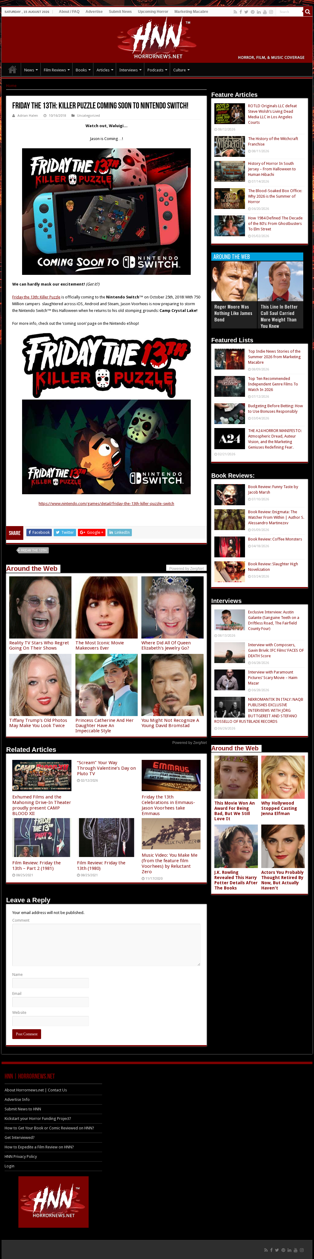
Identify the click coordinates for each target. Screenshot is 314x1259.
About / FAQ (69, 11)
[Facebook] (241, 12)
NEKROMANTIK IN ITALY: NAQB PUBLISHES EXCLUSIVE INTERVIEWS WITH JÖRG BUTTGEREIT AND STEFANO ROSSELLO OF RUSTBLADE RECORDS (258, 710)
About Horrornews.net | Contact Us (36, 1090)
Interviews (128, 70)
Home (11, 85)
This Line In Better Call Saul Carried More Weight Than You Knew (279, 316)
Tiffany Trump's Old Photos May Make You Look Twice (38, 723)
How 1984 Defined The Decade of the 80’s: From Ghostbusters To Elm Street (275, 223)
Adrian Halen (27, 116)
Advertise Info (17, 1099)
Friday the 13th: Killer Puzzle (36, 297)
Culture (179, 70)
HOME (13, 69)
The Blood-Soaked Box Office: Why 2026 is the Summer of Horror (275, 196)
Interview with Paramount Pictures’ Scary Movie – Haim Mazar (272, 677)
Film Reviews (55, 70)
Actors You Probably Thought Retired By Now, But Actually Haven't (282, 880)
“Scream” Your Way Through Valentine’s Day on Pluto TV (106, 768)
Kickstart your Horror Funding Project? (38, 1118)
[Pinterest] (252, 12)
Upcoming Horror (153, 11)
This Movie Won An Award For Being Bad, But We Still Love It (234, 811)
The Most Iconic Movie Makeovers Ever (99, 645)
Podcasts (155, 70)
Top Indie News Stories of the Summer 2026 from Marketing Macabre (274, 357)
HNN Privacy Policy (21, 1156)
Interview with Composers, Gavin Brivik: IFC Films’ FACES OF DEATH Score (276, 650)
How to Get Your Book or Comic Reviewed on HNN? (49, 1128)
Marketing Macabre (191, 11)
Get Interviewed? (20, 1137)
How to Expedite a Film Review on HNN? (39, 1147)
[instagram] (271, 12)
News (29, 70)
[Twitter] (246, 12)
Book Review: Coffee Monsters (275, 539)
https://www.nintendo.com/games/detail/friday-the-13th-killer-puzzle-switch (106, 503)
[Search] (307, 11)
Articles (103, 70)
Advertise (94, 11)
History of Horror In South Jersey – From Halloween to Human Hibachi (272, 169)
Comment (20, 920)
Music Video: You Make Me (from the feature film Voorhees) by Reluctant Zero (169, 863)
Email (16, 993)
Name (17, 974)
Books (81, 70)
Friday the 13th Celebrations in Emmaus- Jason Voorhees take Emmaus (168, 805)
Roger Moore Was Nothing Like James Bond (233, 313)
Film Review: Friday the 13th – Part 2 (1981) (36, 865)
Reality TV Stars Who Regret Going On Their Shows (39, 645)
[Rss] (235, 12)
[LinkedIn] (258, 12)
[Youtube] (264, 12)
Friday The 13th (34, 550)
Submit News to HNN (23, 1109)
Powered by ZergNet (189, 743)
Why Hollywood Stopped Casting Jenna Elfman (279, 808)
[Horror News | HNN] (157, 38)
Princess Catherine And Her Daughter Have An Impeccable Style (104, 726)
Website (19, 1012)
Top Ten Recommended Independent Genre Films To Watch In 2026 (273, 384)
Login (9, 1166)
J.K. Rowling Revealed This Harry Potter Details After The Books (236, 880)
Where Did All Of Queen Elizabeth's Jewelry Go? (166, 645)
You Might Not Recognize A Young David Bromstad (170, 723)
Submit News (120, 11)
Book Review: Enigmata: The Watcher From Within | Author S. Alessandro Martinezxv (276, 517)
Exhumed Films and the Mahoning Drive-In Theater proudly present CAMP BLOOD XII (41, 805)
